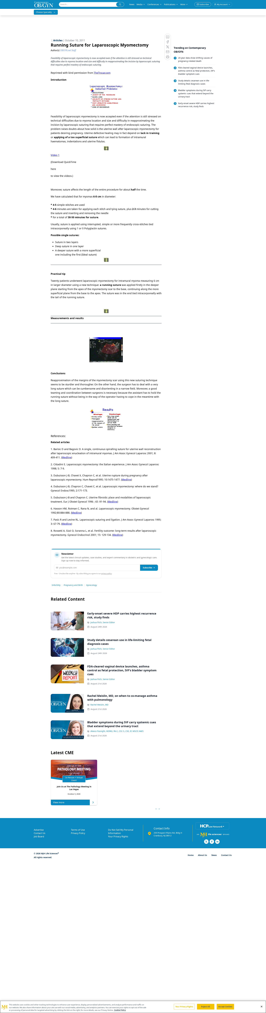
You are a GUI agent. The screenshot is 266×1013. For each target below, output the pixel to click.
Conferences (153, 4)
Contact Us (39, 833)
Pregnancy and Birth (73, 585)
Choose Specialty (44, 12)
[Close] (262, 1006)
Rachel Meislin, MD (99, 704)
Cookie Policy (120, 1010)
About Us (202, 855)
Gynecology (91, 585)
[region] (133, 1007)
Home (191, 855)
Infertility (56, 585)
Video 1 (55, 155)
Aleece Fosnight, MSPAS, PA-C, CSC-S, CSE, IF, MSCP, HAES (117, 731)
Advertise (39, 829)
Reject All (205, 1006)
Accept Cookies (225, 1006)
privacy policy (106, 573)
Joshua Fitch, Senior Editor (102, 622)
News (131, 4)
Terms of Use (78, 829)
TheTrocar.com (102, 72)
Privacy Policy (78, 833)
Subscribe (147, 567)
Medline (66, 457)
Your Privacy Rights (118, 836)
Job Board (39, 836)
